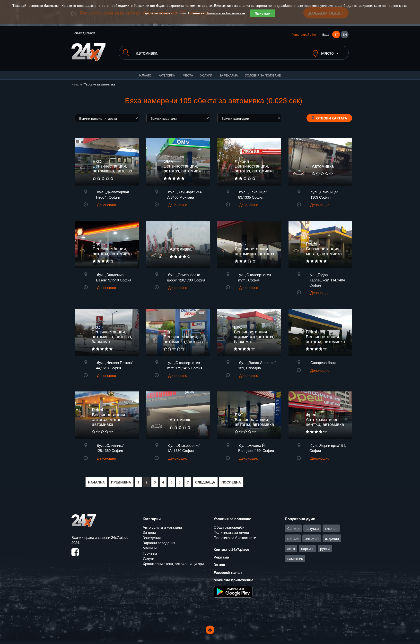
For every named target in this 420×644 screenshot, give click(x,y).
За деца (149, 532)
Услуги (206, 75)
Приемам (262, 13)
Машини (150, 547)
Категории (166, 75)
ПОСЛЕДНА (231, 482)
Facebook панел (228, 572)
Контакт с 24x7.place (231, 549)
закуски (312, 528)
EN (345, 34)
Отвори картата (331, 118)
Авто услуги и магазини (162, 527)
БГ (336, 34)
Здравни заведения (159, 542)
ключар (331, 528)
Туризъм (150, 553)
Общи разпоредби (229, 527)
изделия (332, 538)
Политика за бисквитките (225, 13)
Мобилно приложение (233, 580)
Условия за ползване (263, 75)
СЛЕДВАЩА (205, 482)
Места (188, 75)
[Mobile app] (233, 591)
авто (291, 548)
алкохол (312, 538)
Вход (325, 34)
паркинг (307, 548)
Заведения (152, 537)
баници (293, 528)
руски (325, 548)
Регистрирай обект (305, 34)
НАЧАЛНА (96, 482)
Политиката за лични (231, 532)
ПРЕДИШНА (121, 482)
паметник (295, 558)
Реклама (221, 557)
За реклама (228, 75)
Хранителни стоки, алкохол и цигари (173, 563)
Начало (145, 75)
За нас (219, 564)
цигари (292, 538)
